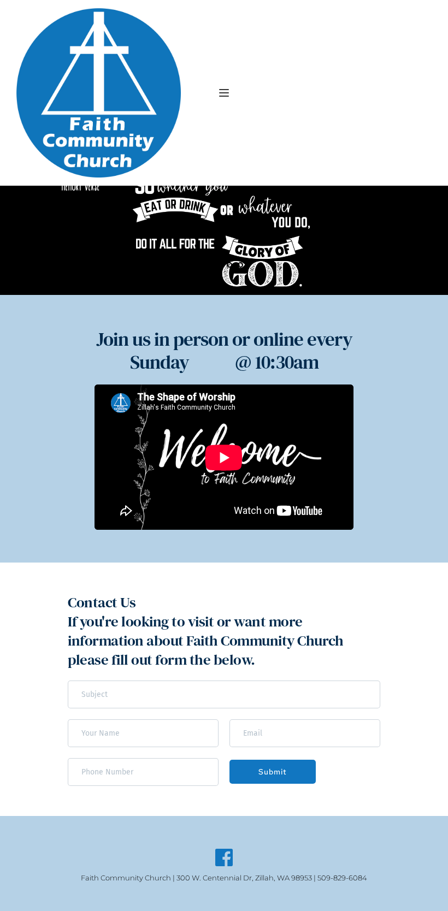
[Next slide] (420, 240)
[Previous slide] (27, 240)
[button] (224, 93)
